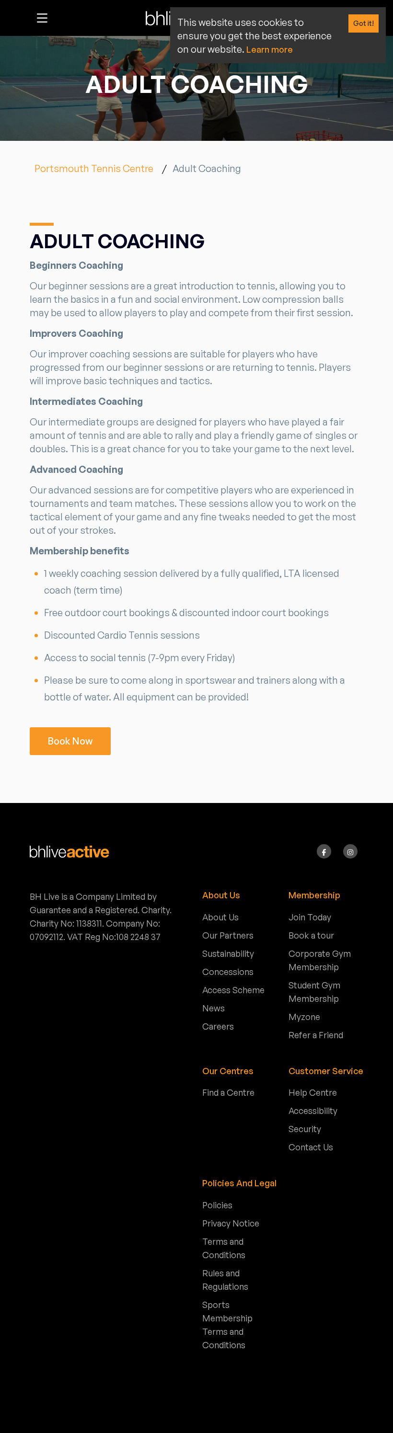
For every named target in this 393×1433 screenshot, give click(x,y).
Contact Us (311, 1147)
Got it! (363, 23)
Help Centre (313, 1092)
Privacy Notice (230, 1223)
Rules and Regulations (225, 1280)
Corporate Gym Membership (320, 960)
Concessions (228, 971)
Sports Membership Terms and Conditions (227, 1324)
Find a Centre (228, 1092)
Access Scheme (233, 990)
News (213, 1008)
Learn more (269, 49)
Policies (217, 1205)
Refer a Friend (316, 1035)
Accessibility (313, 1110)
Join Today (310, 917)
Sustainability (228, 953)
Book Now (70, 741)
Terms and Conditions (223, 1248)
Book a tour (311, 935)
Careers (218, 1026)
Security (305, 1128)
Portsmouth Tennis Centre (94, 168)
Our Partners (228, 935)
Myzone (304, 1016)
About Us (220, 917)
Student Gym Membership (314, 992)
